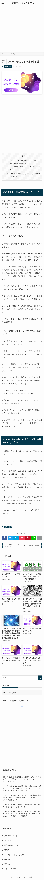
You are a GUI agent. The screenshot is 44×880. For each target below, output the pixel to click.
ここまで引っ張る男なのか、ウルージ (22, 161)
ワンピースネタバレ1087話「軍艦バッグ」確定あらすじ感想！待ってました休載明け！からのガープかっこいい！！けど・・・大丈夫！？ (22, 814)
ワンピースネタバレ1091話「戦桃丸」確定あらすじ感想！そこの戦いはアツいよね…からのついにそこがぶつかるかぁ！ (22, 779)
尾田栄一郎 (9, 850)
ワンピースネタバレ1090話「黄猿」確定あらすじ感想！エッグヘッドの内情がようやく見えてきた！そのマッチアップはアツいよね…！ (22, 788)
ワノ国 (8, 840)
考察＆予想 (7, 66)
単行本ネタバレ (11, 845)
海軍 (7, 859)
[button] (41, 3)
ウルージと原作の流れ (18, 164)
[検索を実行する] (40, 677)
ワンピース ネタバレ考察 (22, 3)
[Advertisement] (22, 29)
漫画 (7, 864)
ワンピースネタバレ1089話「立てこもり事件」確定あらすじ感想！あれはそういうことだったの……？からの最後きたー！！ (22, 797)
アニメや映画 (10, 836)
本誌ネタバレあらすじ (14, 855)
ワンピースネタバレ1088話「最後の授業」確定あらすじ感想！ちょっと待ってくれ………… (22, 806)
